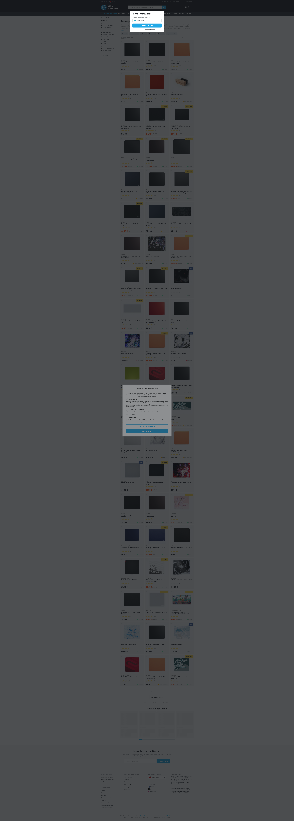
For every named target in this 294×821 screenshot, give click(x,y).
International (140, 20)
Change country (147, 25)
